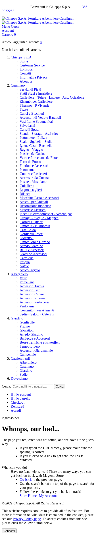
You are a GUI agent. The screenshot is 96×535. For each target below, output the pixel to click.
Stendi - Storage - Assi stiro (39, 133)
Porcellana (27, 282)
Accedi (16, 410)
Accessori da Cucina (34, 178)
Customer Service (32, 65)
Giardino (17, 318)
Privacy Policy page (27, 519)
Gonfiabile (27, 322)
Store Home (28, 496)
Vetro (23, 278)
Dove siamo (19, 378)
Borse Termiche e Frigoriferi (40, 342)
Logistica (26, 69)
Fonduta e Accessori (34, 166)
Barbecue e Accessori (35, 338)
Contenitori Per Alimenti (37, 310)
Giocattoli (26, 238)
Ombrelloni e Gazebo (35, 242)
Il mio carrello (20, 398)
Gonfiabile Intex (31, 234)
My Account (48, 496)
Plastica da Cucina (33, 154)
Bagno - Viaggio (31, 149)
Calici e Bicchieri (32, 113)
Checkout (17, 402)
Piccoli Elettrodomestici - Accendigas (46, 214)
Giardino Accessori (33, 254)
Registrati (17, 406)
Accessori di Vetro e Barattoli (40, 117)
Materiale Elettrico (33, 210)
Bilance (25, 194)
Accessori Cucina (32, 294)
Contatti (25, 73)
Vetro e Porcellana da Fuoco (39, 158)
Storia (24, 61)
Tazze (24, 109)
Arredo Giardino (31, 246)
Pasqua (25, 262)
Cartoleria (26, 258)
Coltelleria (27, 186)
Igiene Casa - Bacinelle (36, 145)
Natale (24, 266)
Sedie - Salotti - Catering (37, 314)
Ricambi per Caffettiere (36, 101)
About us (26, 81)
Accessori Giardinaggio (36, 350)
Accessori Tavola (32, 286)
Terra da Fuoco (30, 162)
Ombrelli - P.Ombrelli (35, 226)
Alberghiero (19, 274)
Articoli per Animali (34, 202)
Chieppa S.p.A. (22, 57)
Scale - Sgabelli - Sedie (36, 141)
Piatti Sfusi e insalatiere (36, 93)
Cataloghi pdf (20, 358)
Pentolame (27, 170)
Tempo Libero (30, 346)
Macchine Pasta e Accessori (39, 198)
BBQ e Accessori (32, 250)
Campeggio (28, 354)
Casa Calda (28, 230)
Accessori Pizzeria (33, 298)
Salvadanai (27, 125)
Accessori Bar (30, 290)
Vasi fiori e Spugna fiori (36, 121)
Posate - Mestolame (33, 182)
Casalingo (18, 85)
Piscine (25, 326)
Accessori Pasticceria (34, 302)
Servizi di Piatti (30, 89)
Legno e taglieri (31, 190)
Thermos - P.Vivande (34, 105)
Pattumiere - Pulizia (33, 137)
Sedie (23, 374)
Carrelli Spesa (29, 129)
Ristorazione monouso (35, 206)
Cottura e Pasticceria (34, 174)
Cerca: (6, 386)
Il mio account (21, 394)
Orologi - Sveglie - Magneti (39, 218)
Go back (26, 479)
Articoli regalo (30, 270)
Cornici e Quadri (31, 222)
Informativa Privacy (34, 77)
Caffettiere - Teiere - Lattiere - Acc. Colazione (52, 97)
